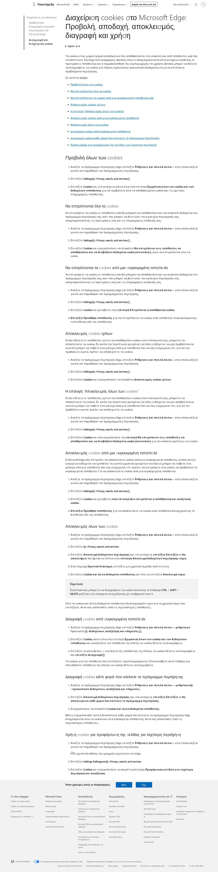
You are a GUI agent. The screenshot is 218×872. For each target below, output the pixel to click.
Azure (111, 811)
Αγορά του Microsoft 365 (144, 4)
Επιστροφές (50, 811)
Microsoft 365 (63, 4)
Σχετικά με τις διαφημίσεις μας (153, 866)
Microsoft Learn (150, 809)
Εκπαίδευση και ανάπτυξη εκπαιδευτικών (88, 838)
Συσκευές (102, 4)
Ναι (124, 784)
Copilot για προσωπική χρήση (22, 806)
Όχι (144, 784)
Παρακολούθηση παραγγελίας (57, 816)
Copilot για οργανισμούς (20, 801)
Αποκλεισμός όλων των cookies (90, 124)
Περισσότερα (119, 4)
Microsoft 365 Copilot (117, 832)
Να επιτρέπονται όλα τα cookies (91, 91)
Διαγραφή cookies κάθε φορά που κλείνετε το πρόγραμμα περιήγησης (115, 138)
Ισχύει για (74, 46)
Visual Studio (149, 842)
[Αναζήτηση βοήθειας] (196, 4)
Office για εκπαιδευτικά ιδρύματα (91, 832)
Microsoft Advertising (117, 827)
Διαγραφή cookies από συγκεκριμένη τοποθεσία (101, 131)
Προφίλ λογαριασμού (53, 801)
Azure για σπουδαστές (87, 852)
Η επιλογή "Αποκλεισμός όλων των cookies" (97, 111)
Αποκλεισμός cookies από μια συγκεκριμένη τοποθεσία (105, 118)
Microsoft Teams (115, 837)
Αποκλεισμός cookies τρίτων (88, 104)
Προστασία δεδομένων (95, 866)
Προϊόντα (87, 4)
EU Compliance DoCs (177, 866)
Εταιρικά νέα (181, 806)
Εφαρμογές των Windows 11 (22, 816)
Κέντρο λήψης (50, 806)
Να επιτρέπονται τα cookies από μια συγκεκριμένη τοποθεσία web (112, 97)
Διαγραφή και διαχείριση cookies (41, 41)
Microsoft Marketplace (152, 827)
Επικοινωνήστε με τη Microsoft (70, 866)
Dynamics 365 (114, 816)
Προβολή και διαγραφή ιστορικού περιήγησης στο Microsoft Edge (41, 28)
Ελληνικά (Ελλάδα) (23, 861)
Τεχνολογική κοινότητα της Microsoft (158, 821)
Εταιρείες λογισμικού (152, 837)
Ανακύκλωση (50, 821)
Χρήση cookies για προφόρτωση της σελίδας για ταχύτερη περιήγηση (114, 144)
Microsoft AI (113, 801)
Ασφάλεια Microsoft (116, 806)
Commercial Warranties (54, 827)
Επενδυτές (180, 819)
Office (76, 4)
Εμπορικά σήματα (129, 866)
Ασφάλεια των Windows (42, 17)
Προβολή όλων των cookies (87, 84)
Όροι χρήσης (113, 866)
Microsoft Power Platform (153, 832)
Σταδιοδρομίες (182, 801)
